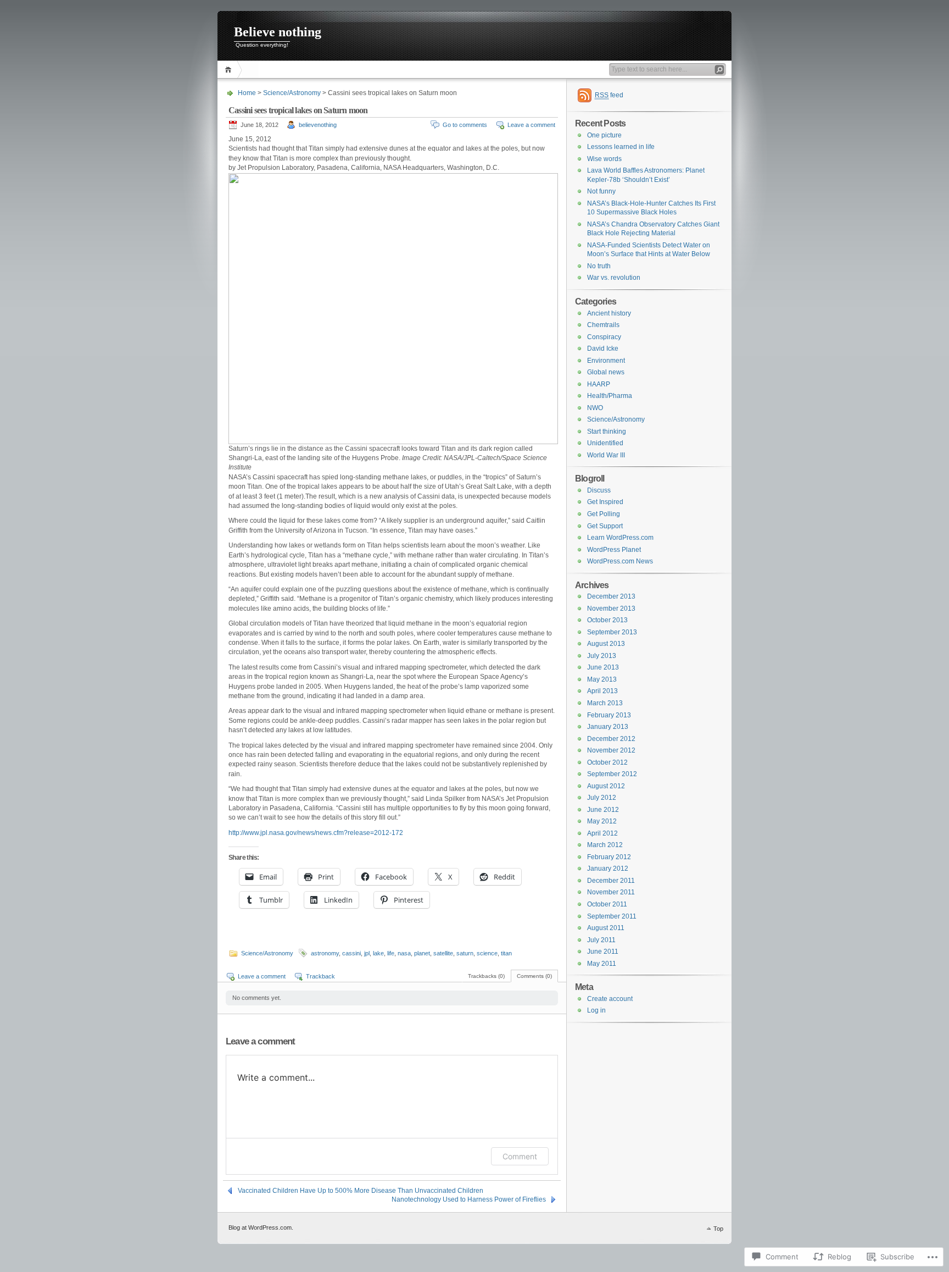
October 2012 (607, 762)
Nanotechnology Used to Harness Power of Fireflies (469, 1199)
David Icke (602, 348)
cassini (351, 953)
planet (422, 953)
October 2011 (607, 904)
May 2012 (602, 821)
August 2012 (606, 786)
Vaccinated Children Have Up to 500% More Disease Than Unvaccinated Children (360, 1190)
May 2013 (602, 679)
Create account (610, 999)
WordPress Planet (614, 550)
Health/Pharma (609, 396)
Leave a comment (531, 124)
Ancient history (609, 313)
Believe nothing (277, 32)
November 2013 (611, 608)
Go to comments (465, 124)
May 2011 (601, 963)
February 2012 (609, 857)
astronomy (325, 953)
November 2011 (611, 892)
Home (229, 69)
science (487, 953)
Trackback (320, 976)
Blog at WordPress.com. (260, 1227)
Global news (605, 372)
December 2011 (611, 880)
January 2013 (607, 727)
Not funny (601, 191)
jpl (367, 953)
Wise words (604, 159)
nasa (404, 953)
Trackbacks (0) (486, 976)
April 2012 (602, 833)
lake (378, 953)
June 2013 (603, 667)
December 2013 (611, 596)
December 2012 (611, 739)
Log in (596, 1010)
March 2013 (605, 703)
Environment (606, 360)
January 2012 (607, 868)
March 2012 (605, 845)
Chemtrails (603, 325)
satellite (443, 953)
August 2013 (606, 644)
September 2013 (612, 632)
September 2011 (612, 916)
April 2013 (602, 691)
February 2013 (609, 715)
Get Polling (603, 514)
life (390, 953)
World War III (606, 455)
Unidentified (605, 443)
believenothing (318, 124)
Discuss (599, 490)
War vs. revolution (613, 277)
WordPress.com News (620, 561)
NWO (595, 408)
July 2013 (601, 656)
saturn (464, 953)
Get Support (605, 526)
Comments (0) (534, 976)
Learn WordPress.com (620, 537)
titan (506, 953)
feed (609, 95)
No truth (599, 266)
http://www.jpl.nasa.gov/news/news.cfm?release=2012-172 (315, 833)
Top (718, 1228)
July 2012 (601, 797)
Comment (520, 1156)
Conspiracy (604, 337)
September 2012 (612, 774)
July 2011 (601, 940)
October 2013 (607, 620)
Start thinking (606, 431)
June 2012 (603, 810)
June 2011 (602, 951)
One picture (604, 135)
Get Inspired (605, 502)
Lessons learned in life (621, 147)
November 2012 (611, 750)
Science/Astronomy (292, 93)
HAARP (598, 384)
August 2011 (605, 928)
